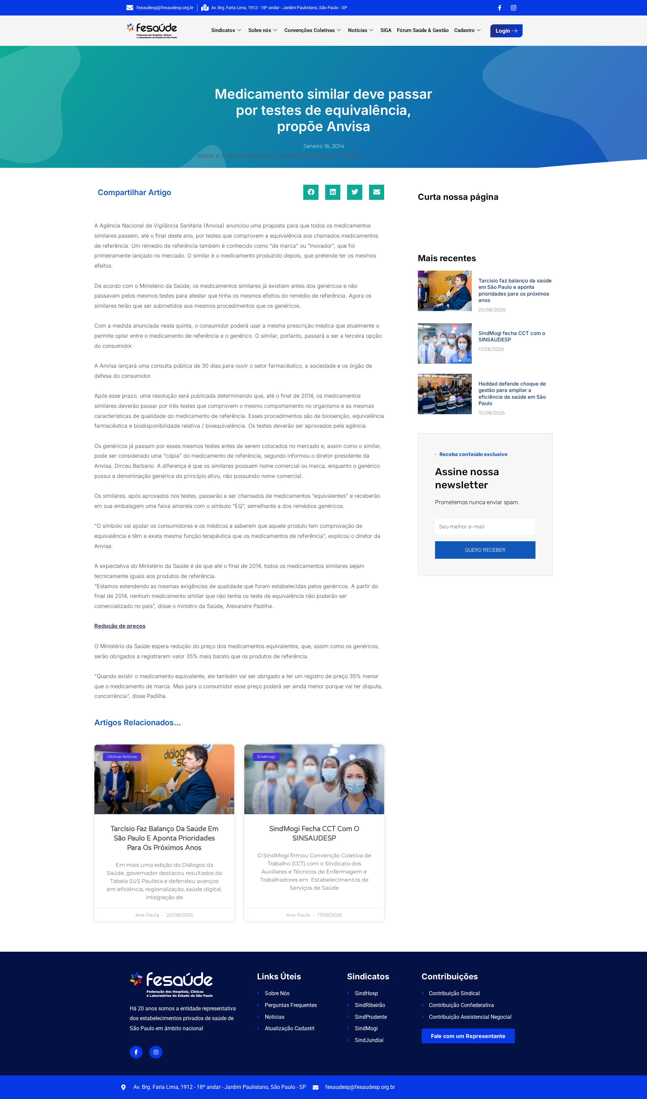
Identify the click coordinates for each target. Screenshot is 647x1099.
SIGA (386, 30)
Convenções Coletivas (309, 30)
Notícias (357, 30)
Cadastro (464, 30)
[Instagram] (514, 8)
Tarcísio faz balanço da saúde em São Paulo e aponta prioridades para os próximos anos (164, 838)
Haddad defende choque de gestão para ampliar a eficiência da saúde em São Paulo (512, 393)
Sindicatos (223, 30)
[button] (310, 192)
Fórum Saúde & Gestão (423, 30)
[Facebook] (500, 8)
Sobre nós (259, 30)
